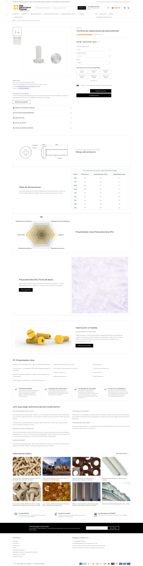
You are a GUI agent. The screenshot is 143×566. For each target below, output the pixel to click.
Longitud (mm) (81, 53)
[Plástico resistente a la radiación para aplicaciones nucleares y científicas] (86, 466)
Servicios (102, 14)
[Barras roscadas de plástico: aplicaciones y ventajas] (116, 466)
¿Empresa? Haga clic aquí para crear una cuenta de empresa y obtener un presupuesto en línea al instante (41, 1)
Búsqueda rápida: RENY (68, 14)
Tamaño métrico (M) (82, 46)
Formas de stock (36, 14)
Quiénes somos (17, 556)
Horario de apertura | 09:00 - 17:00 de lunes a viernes (88, 548)
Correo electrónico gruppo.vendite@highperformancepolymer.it (112, 1)
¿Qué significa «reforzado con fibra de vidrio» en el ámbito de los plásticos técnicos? (26, 479)
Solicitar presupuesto (21, 102)
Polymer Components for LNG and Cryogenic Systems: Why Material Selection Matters (85, 504)
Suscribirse (113, 528)
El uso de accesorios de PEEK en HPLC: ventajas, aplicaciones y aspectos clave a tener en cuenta (27, 504)
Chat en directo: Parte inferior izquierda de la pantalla (88, 545)
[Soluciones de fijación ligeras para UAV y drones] (116, 491)
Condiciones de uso (19, 550)
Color (78, 59)
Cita (96, 14)
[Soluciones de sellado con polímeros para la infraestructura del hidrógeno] (57, 466)
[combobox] (69, 8)
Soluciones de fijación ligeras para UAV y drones (116, 504)
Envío (14, 548)
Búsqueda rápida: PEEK (51, 14)
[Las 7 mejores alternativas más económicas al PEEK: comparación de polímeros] (57, 491)
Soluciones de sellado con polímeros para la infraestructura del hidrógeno (55, 479)
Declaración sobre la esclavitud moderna (25, 552)
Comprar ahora (94, 95)
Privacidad (16, 545)
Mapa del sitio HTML (19, 554)
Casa (14, 20)
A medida (80, 14)
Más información (121, 453)
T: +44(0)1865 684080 (79, 541)
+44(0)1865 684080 (23, 88)
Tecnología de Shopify (39, 563)
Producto (24, 14)
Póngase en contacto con (104, 17)
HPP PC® (79, 27)
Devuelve (15, 543)
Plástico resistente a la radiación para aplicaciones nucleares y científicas (83, 479)
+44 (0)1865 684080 (93, 6)
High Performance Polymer (24, 563)
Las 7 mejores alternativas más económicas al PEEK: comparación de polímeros (56, 504)
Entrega (110, 14)
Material (15, 14)
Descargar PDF (26, 290)
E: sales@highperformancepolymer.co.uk (84, 543)
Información (18, 17)
